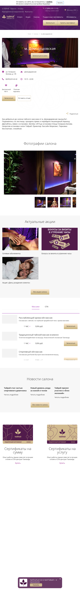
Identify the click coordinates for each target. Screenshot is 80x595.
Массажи (35, 306)
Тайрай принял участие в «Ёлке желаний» (62, 390)
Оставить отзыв (24, 98)
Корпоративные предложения (13, 12)
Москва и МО (72, 10)
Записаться (50, 23)
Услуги (19, 17)
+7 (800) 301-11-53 (51, 8)
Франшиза (28, 12)
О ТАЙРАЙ (5, 9)
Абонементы (71, 17)
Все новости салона (40, 405)
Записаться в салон (40, 56)
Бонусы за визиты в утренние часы (57, 253)
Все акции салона (40, 292)
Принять (60, 3)
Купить (17, 463)
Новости (13, 9)
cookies (49, 2)
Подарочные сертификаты (53, 17)
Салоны (37, 17)
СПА (46, 306)
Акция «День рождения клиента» (16, 282)
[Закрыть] (60, 579)
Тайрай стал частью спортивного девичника (15, 389)
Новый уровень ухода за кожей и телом (40, 389)
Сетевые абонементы (11, 253)
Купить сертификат (67, 23)
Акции (28, 17)
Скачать (36, 585)
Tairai (29, 34)
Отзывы (20, 9)
